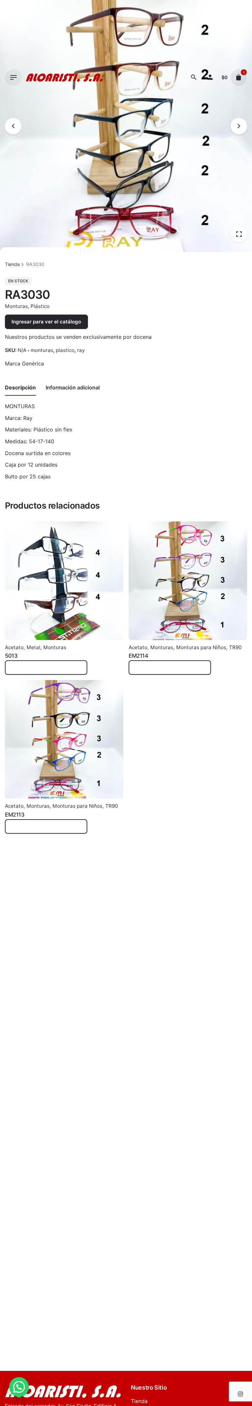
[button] (19, 1387)
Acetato (14, 647)
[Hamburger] (13, 77)
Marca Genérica (24, 363)
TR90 (235, 647)
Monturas (16, 306)
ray (81, 350)
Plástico (40, 306)
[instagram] (240, 1394)
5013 (11, 655)
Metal (33, 647)
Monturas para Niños (201, 647)
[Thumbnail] (64, 77)
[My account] (210, 77)
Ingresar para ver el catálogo (46, 322)
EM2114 (138, 655)
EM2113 (14, 814)
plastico (65, 350)
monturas (42, 350)
